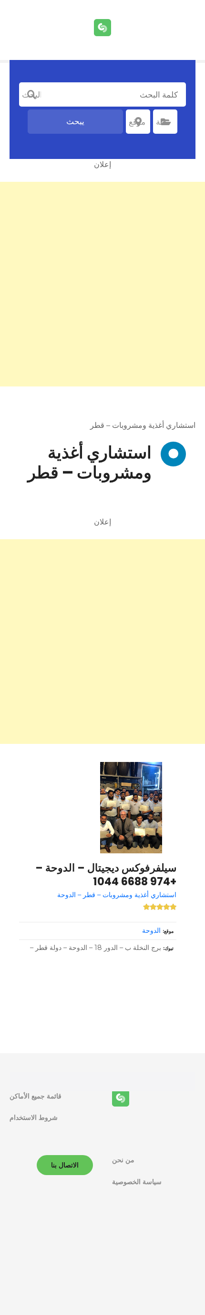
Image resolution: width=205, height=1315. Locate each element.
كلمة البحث (31, 94)
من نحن (123, 1160)
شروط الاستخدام (34, 1117)
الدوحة (151, 930)
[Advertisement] (102, 284)
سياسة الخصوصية (137, 1181)
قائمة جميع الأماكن (36, 1096)
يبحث (75, 121)
